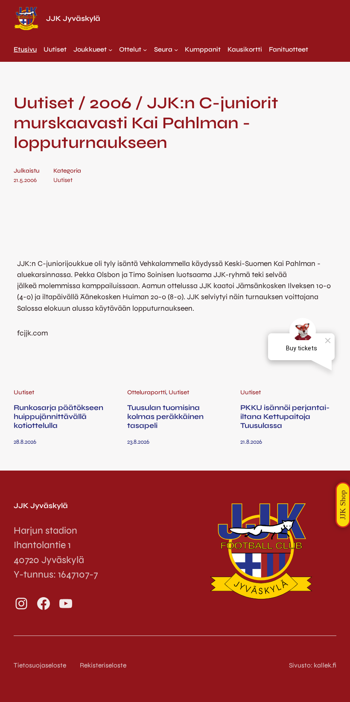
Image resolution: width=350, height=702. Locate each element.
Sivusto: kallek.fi (312, 665)
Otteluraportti (146, 392)
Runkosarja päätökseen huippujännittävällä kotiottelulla (58, 417)
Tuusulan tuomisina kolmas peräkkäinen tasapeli (165, 417)
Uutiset (63, 180)
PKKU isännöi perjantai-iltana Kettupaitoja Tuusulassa (285, 417)
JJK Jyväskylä (73, 18)
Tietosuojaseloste (40, 665)
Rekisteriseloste (103, 665)
